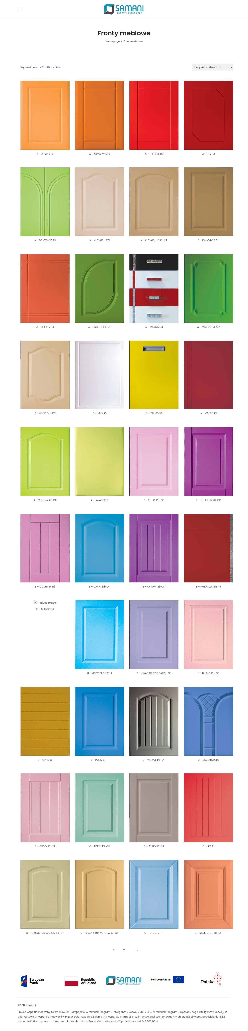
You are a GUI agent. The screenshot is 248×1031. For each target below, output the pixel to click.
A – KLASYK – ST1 (99, 240)
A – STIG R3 (100, 413)
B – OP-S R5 (45, 760)
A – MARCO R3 (154, 327)
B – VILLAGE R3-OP (154, 760)
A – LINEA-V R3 (45, 327)
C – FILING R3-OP (154, 846)
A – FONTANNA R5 (45, 240)
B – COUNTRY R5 (45, 586)
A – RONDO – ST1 (45, 413)
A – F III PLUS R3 (154, 154)
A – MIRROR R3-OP (208, 327)
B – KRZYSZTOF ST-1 (99, 673)
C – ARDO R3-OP (45, 846)
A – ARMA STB (45, 154)
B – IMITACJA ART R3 (208, 586)
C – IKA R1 (208, 846)
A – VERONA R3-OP (45, 500)
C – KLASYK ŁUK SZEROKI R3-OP (45, 933)
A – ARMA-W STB (99, 154)
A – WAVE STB (99, 500)
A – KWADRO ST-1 (208, 240)
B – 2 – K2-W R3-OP (208, 500)
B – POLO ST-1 (99, 760)
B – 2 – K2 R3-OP (154, 500)
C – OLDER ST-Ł (154, 933)
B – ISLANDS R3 (45, 609)
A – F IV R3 (208, 154)
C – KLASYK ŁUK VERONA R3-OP (99, 933)
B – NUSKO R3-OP (208, 673)
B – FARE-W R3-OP (154, 586)
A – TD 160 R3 (154, 413)
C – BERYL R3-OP (99, 846)
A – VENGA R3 (208, 413)
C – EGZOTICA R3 (208, 760)
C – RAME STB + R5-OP (208, 933)
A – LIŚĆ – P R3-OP (99, 327)
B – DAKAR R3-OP (99, 586)
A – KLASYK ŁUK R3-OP (154, 240)
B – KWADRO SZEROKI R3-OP (154, 673)
